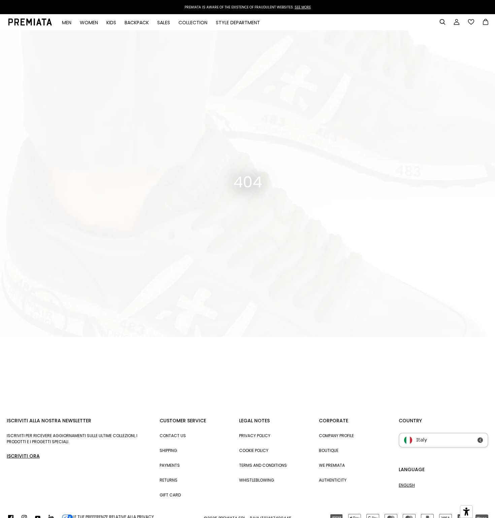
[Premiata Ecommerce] (30, 24)
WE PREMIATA (332, 465)
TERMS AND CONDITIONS (263, 465)
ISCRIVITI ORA (23, 456)
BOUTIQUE (328, 450)
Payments (170, 465)
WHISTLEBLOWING (256, 480)
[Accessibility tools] (466, 511)
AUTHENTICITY (332, 480)
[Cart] (485, 22)
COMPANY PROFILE (336, 435)
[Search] (442, 22)
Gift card (170, 495)
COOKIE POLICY (253, 450)
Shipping (168, 450)
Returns (168, 480)
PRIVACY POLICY (254, 435)
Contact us (173, 435)
